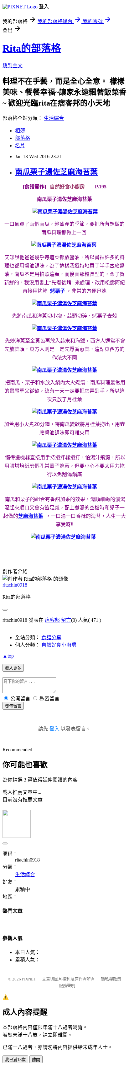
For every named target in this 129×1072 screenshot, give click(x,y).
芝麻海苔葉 (30, 516)
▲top (8, 656)
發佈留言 (13, 706)
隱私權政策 (111, 979)
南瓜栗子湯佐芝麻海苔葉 (56, 172)
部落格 (22, 138)
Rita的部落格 (32, 48)
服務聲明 (67, 985)
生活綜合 (54, 118)
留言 (66, 620)
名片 (20, 145)
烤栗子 (57, 291)
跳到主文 (13, 65)
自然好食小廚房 (58, 645)
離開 (36, 1059)
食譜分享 (51, 637)
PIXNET (29, 979)
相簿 (20, 130)
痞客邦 (52, 620)
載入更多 (13, 668)
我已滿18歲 (15, 1059)
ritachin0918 (15, 585)
